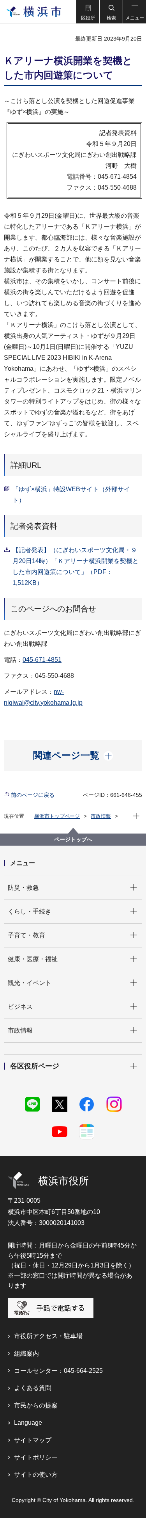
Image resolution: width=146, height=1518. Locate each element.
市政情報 (101, 816)
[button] (87, 11)
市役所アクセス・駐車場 (48, 1336)
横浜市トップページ (57, 816)
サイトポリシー (36, 1457)
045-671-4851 (42, 659)
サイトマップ (32, 1440)
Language (28, 1422)
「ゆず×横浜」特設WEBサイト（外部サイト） (71, 494)
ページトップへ (73, 839)
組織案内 (26, 1353)
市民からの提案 (36, 1405)
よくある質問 (32, 1388)
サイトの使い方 (36, 1474)
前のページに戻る (33, 795)
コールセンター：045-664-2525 (58, 1370)
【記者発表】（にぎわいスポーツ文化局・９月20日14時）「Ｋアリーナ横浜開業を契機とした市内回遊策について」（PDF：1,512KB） (75, 566)
